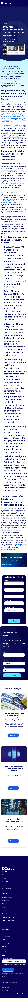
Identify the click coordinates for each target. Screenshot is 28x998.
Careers (4, 878)
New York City (5, 943)
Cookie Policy (5, 990)
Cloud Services (5, 900)
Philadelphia (5, 946)
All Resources (5, 929)
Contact (4, 885)
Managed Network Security (9, 913)
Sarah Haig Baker (15, 116)
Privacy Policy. (18, 965)
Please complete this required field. (10, 658)
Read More (13, 735)
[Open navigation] (24, 3)
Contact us (19, 544)
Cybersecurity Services (8, 917)
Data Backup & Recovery (8, 910)
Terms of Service (5, 987)
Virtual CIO (4, 907)
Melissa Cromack (6, 111)
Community (5, 881)
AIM (9, 113)
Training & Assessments (8, 920)
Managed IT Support (7, 897)
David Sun (7, 120)
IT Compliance (5, 903)
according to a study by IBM (14, 137)
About (3, 874)
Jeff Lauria (15, 113)
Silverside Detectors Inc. (17, 118)
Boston (3, 939)
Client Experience (6, 888)
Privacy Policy (5, 985)
